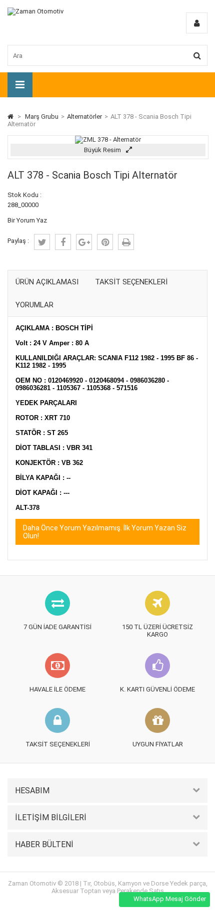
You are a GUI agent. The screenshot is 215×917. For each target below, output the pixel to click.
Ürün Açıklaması (47, 281)
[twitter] (42, 242)
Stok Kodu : (25, 195)
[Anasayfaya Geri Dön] (11, 116)
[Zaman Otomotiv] (36, 11)
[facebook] (63, 242)
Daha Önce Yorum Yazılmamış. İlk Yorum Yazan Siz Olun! (104, 532)
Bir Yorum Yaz (27, 220)
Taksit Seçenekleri (131, 281)
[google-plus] (84, 242)
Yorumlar (35, 304)
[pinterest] (105, 242)
